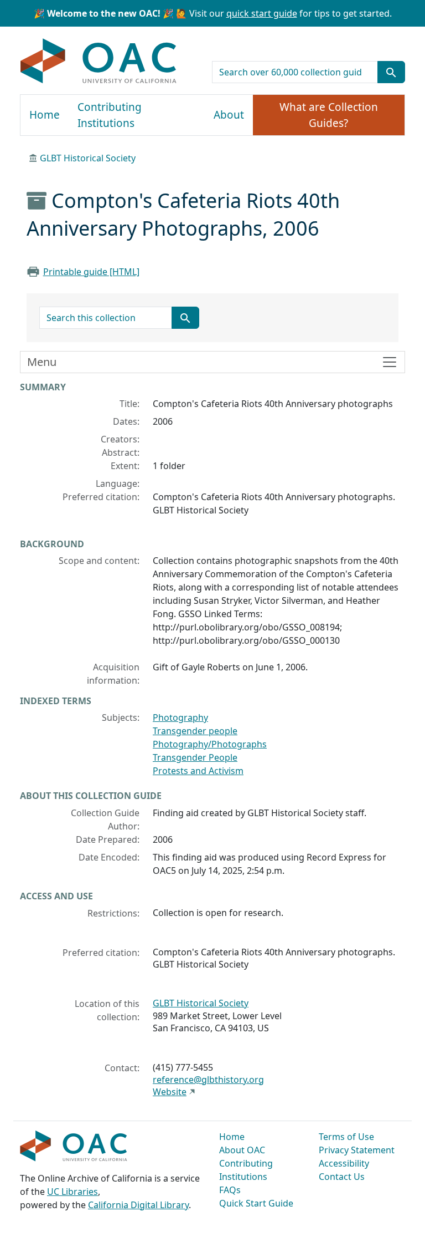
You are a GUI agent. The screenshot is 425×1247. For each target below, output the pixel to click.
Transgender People (195, 757)
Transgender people (195, 731)
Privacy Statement (357, 1150)
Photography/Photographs (210, 744)
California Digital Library (138, 1205)
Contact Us (342, 1176)
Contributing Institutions (109, 115)
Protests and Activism (198, 771)
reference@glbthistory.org (208, 1079)
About (229, 115)
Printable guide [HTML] (91, 272)
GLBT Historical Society (88, 158)
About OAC (242, 1150)
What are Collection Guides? (328, 115)
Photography (180, 717)
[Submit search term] (391, 72)
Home (44, 115)
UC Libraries (72, 1191)
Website (169, 1092)
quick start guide (261, 13)
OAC (99, 61)
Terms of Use (346, 1137)
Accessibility (344, 1163)
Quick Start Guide (256, 1203)
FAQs (230, 1190)
